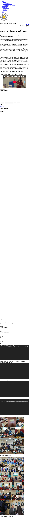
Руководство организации (6, 3)
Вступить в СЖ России (6, 8)
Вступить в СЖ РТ (4, 7)
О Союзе (3, 1)
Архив (3, 12)
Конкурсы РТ (5, 9)
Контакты (3, 11)
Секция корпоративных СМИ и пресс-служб (9, 5)
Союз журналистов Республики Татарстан (9, 21)
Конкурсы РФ (5, 10)
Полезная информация (5, 6)
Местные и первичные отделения (7, 4)
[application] (14, 352)
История (4, 2)
